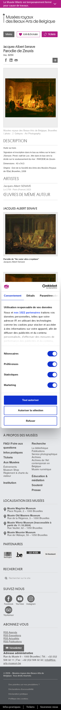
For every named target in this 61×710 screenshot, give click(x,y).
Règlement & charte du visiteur (15, 474)
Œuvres (55, 60)
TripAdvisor (8, 615)
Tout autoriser (30, 400)
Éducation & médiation (40, 478)
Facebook (8, 603)
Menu (9, 34)
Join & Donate (30, 34)
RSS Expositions (12, 635)
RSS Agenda (10, 632)
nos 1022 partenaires (27, 312)
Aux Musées (11, 462)
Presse (36, 490)
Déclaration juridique (18, 693)
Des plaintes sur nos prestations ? (24, 684)
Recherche (39, 443)
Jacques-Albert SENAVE (17, 188)
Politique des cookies (18, 698)
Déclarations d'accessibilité (21, 689)
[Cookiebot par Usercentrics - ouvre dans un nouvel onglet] (43, 286)
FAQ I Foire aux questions (13, 445)
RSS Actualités (11, 638)
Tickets (51, 34)
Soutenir (37, 485)
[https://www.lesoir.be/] (34, 552)
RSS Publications (12, 641)
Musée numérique (41, 469)
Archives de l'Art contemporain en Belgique (41, 463)
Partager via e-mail (16, 60)
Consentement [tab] (12, 295)
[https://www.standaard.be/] (51, 554)
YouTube (20, 603)
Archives (36, 457)
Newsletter (15, 648)
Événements (10, 466)
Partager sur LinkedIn (11, 60)
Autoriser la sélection (30, 410)
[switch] (52, 364)
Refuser (30, 420)
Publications (38, 450)
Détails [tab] (30, 295)
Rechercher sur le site (6, 578)
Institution (9, 483)
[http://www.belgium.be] (19, 555)
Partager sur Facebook (5, 60)
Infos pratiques (13, 452)
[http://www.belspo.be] (7, 555)
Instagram (31, 603)
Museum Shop (11, 469)
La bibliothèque (40, 447)
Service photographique (44, 454)
